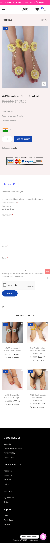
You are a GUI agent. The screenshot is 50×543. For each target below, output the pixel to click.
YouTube (7, 479)
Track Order (9, 520)
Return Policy (9, 457)
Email (5, 258)
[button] (3, 307)
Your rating (7, 206)
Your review (7, 215)
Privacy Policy (9, 453)
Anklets (14, 148)
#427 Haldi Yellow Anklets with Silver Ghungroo (37, 351)
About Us (7, 444)
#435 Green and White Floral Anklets (12, 349)
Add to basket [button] (14, 358)
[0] (38, 9)
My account (9, 497)
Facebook (8, 475)
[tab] (25, 184)
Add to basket (23, 139)
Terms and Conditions (13, 448)
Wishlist (7, 524)
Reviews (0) (10, 184)
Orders (6, 502)
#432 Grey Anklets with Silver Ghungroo (12, 396)
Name (5, 246)
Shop (6, 515)
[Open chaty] (43, 536)
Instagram (8, 471)
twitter (6, 484)
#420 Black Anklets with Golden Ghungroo (37, 397)
